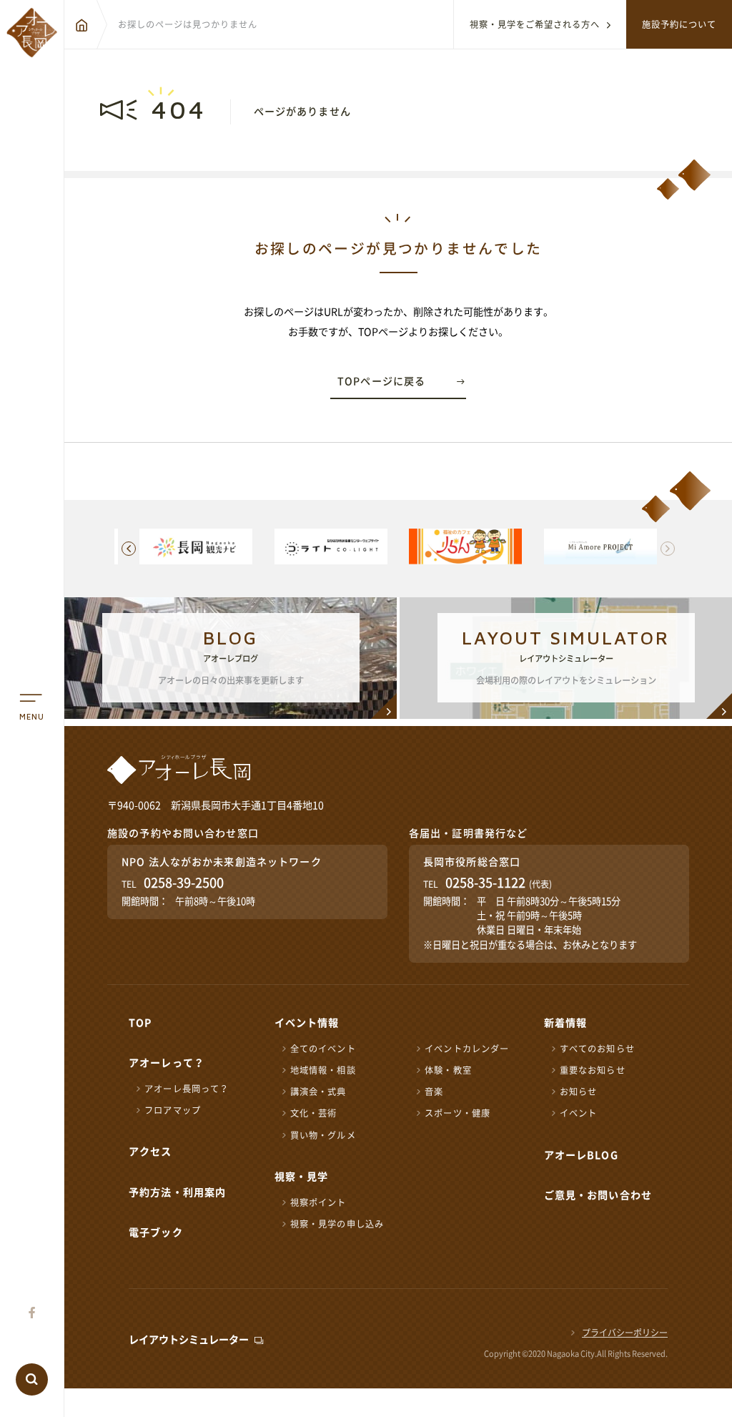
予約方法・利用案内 (177, 1192)
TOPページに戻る (381, 381)
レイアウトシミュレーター (189, 1340)
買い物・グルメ (323, 1135)
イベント (579, 1113)
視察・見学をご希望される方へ (535, 24)
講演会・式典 (318, 1091)
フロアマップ (172, 1110)
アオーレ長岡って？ (186, 1088)
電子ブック (156, 1232)
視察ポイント (318, 1202)
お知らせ (579, 1091)
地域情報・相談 (323, 1070)
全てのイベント (323, 1048)
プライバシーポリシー (625, 1332)
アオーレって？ (166, 1063)
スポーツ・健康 (457, 1113)
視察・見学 (301, 1177)
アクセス (150, 1152)
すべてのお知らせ (597, 1048)
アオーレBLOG (581, 1155)
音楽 (434, 1091)
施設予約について (679, 24)
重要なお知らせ (592, 1070)
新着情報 (566, 1023)
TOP (140, 1023)
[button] (668, 548)
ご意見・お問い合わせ (598, 1195)
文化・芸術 (313, 1113)
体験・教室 (448, 1070)
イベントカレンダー (467, 1048)
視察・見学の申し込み (337, 1224)
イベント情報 (307, 1023)
